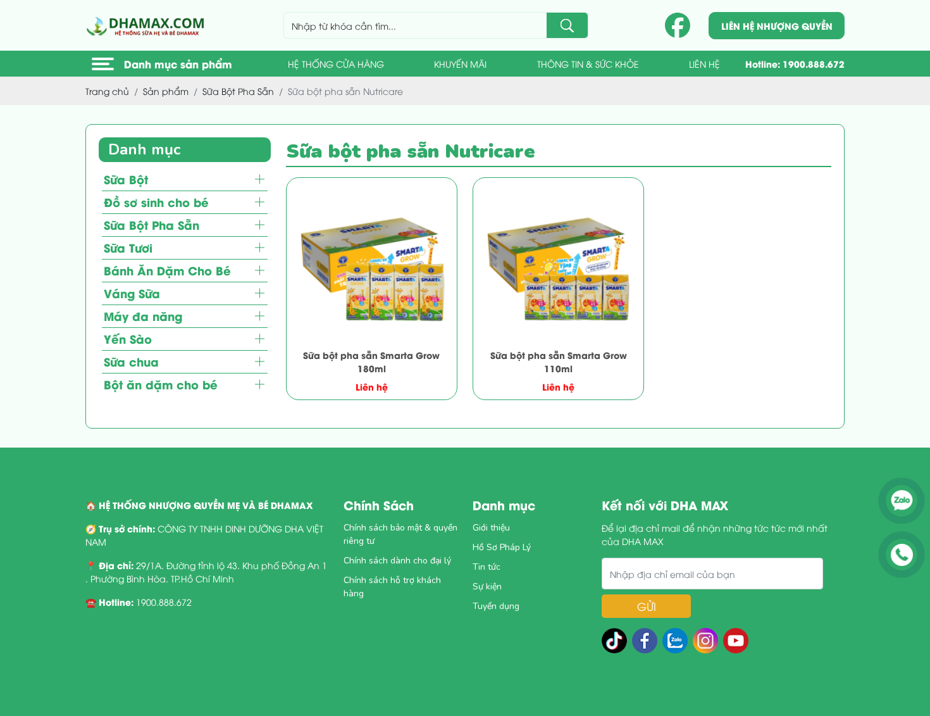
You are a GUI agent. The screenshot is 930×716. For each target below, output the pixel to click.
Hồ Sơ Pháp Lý (502, 547)
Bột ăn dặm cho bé (161, 384)
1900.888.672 (814, 63)
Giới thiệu (491, 528)
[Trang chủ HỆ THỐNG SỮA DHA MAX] (147, 25)
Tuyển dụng (496, 606)
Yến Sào (128, 338)
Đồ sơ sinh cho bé (156, 201)
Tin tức (486, 567)
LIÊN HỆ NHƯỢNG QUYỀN (777, 25)
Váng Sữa (132, 292)
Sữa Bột (126, 178)
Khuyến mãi (460, 64)
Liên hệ (704, 64)
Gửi (646, 606)
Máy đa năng (143, 315)
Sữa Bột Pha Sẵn (151, 224)
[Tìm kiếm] (567, 25)
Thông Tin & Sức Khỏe (588, 64)
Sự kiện (487, 587)
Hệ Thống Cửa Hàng (336, 64)
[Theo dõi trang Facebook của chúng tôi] (677, 25)
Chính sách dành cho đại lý (397, 561)
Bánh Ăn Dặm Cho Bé (167, 270)
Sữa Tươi (128, 247)
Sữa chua (131, 361)
